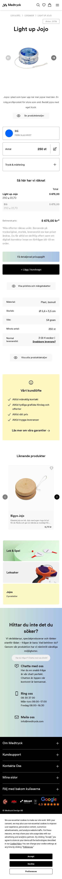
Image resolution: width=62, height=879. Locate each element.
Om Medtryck (13, 743)
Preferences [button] (28, 847)
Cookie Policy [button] (15, 844)
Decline (31, 864)
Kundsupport (12, 754)
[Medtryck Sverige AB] (12, 5)
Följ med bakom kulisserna (21, 789)
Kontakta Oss (12, 766)
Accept (31, 856)
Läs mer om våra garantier (29, 430)
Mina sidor (10, 777)
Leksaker (29, 15)
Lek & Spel (15, 15)
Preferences (31, 871)
